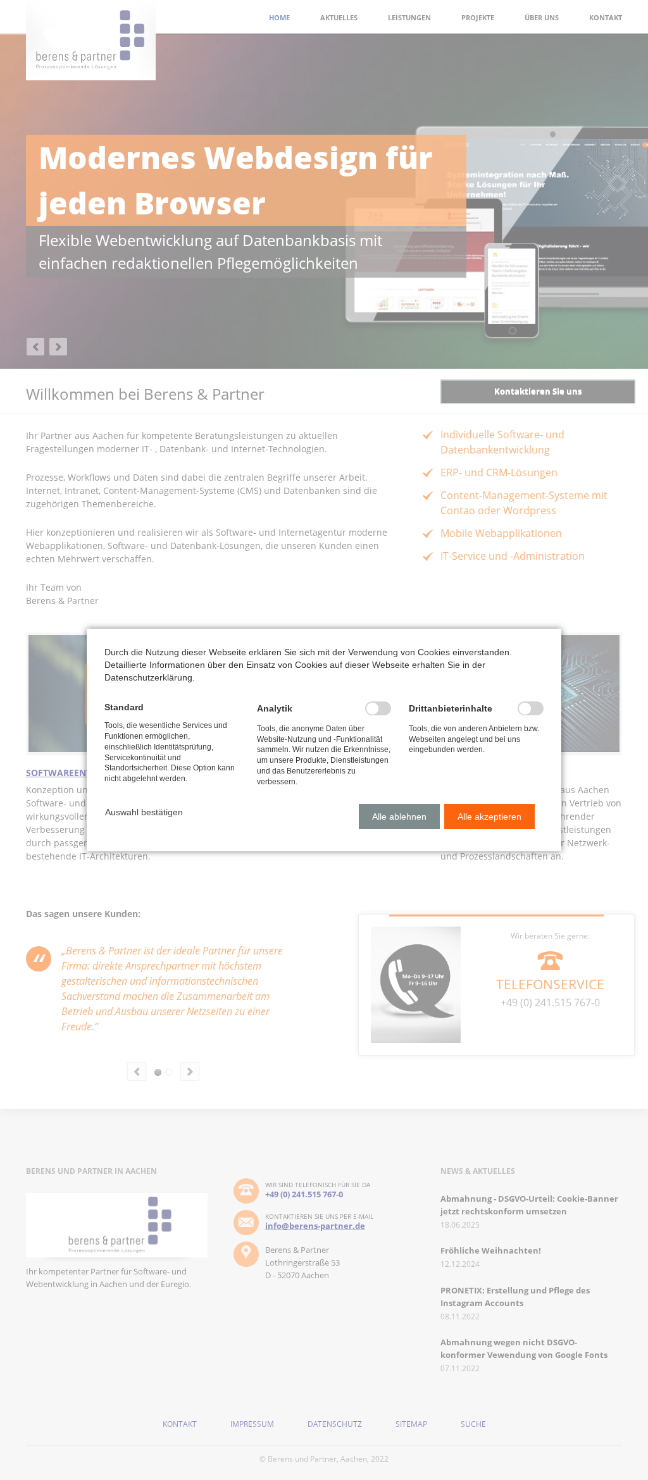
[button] (144, 812)
